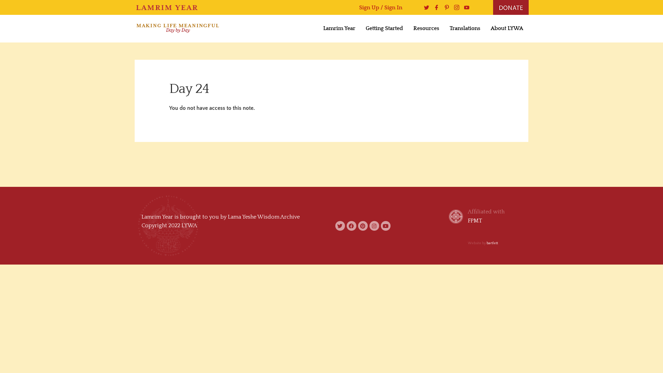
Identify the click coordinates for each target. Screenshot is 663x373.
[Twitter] (425, 7)
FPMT (475, 221)
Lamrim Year (339, 28)
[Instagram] (455, 7)
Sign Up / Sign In (380, 7)
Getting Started (384, 28)
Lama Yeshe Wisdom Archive (264, 217)
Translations (465, 28)
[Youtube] (465, 7)
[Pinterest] (445, 7)
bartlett (492, 243)
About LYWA (507, 28)
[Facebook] (435, 7)
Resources (426, 28)
